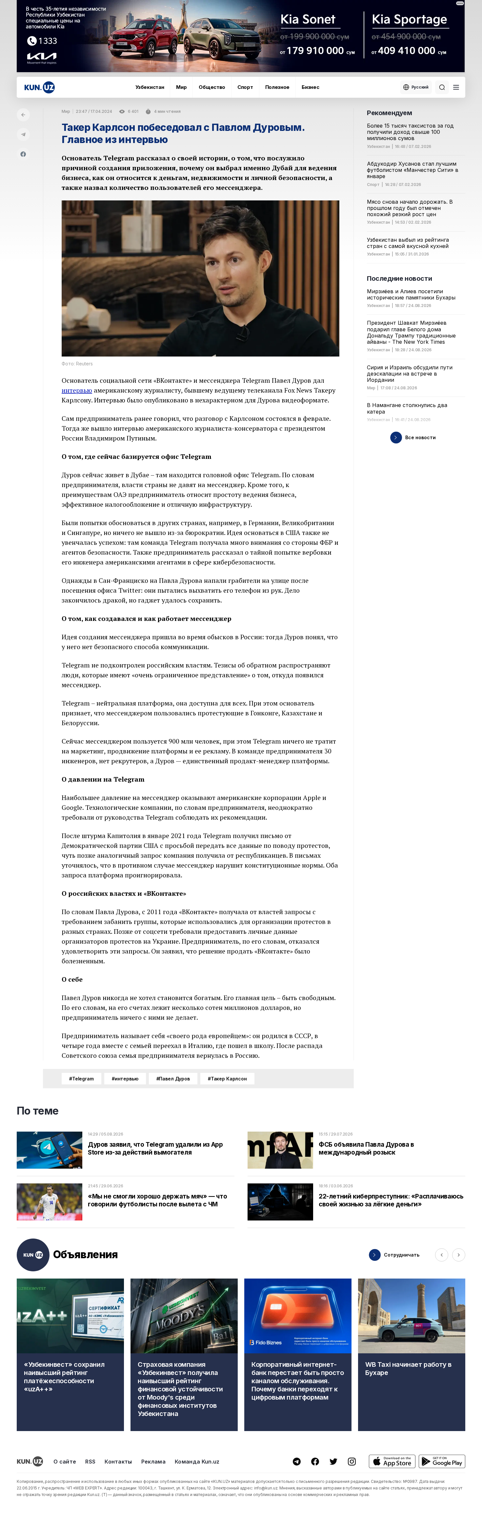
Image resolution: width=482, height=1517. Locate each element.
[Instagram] (352, 1462)
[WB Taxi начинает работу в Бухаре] (411, 1355)
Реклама (153, 1461)
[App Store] (392, 1461)
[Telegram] (23, 134)
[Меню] (456, 87)
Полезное (277, 87)
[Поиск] (442, 87)
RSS (90, 1461)
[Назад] (23, 114)
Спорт (245, 87)
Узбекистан (149, 87)
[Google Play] (442, 1461)
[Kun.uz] (40, 87)
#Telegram (81, 1078)
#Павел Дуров (173, 1078)
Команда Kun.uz (197, 1461)
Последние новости (399, 278)
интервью (77, 390)
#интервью (125, 1078)
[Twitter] (333, 1462)
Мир (181, 87)
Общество (212, 87)
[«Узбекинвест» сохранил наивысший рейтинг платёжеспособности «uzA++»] (70, 1355)
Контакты (118, 1461)
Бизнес (310, 87)
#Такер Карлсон (227, 1078)
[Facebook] (23, 154)
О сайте (64, 1461)
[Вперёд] (458, 1254)
